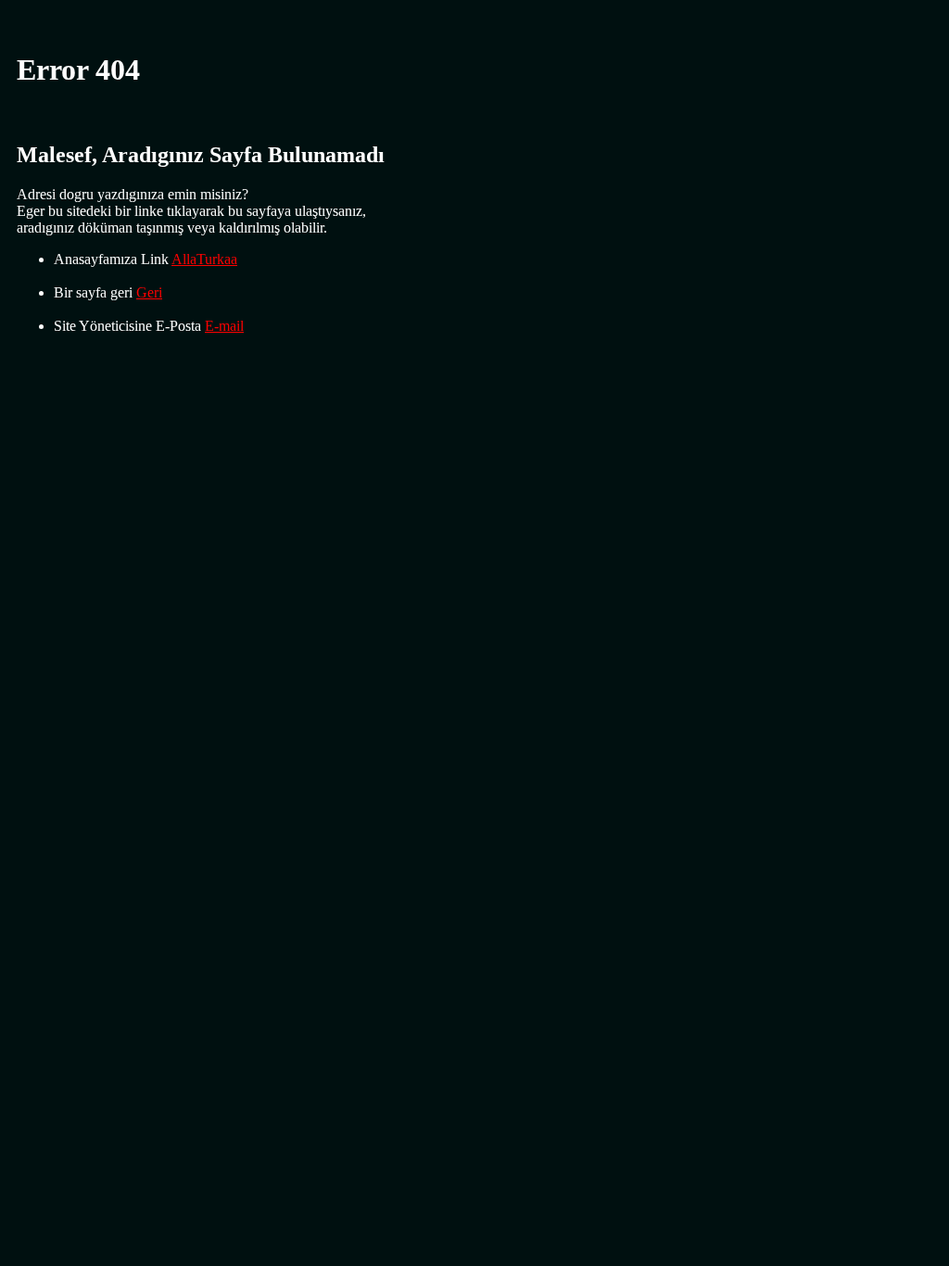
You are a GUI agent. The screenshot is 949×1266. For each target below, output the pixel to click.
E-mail (224, 326)
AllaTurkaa (204, 259)
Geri (149, 292)
